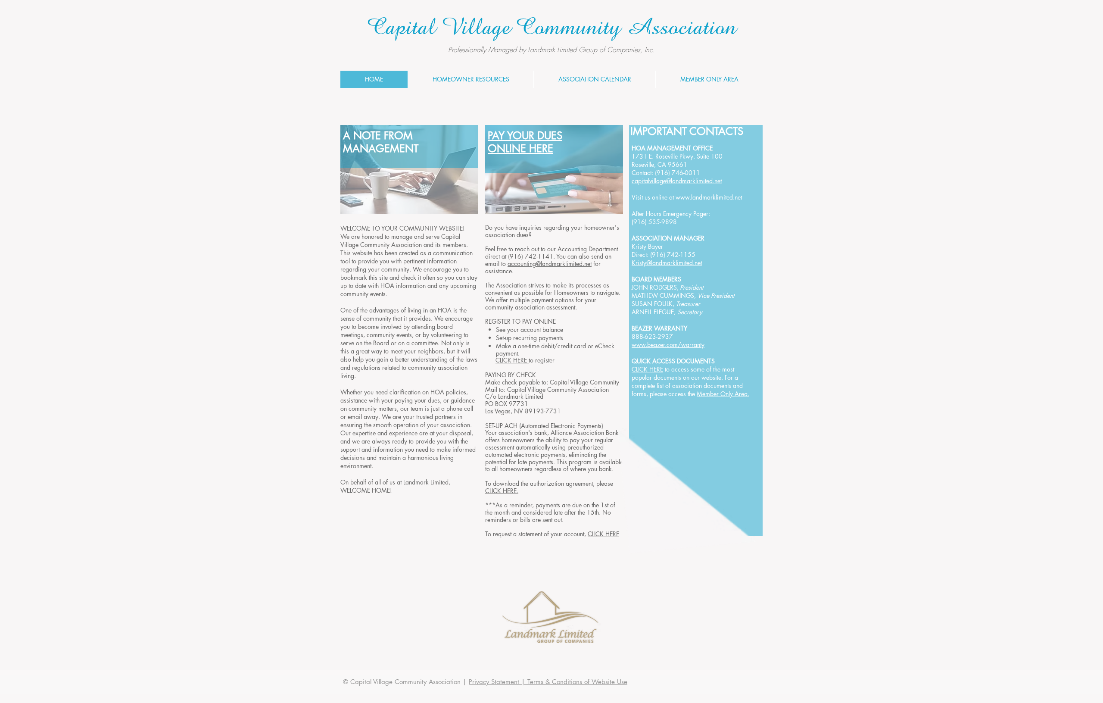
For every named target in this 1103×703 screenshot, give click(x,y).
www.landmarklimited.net (709, 197)
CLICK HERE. (501, 491)
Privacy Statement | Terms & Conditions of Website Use (548, 682)
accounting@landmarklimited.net (550, 263)
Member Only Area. (723, 394)
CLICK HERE (512, 360)
